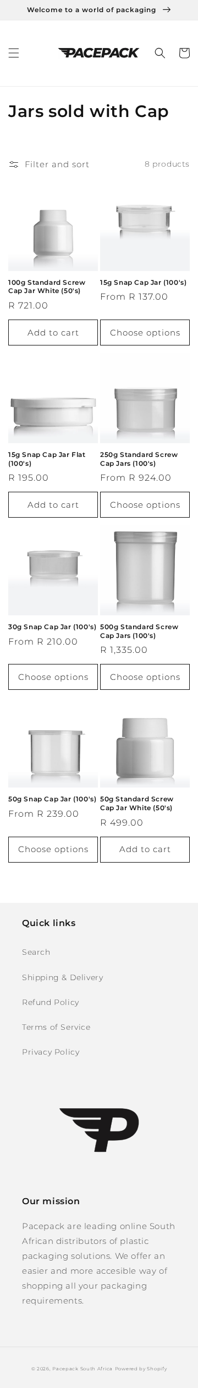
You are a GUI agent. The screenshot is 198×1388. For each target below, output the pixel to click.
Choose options (145, 332)
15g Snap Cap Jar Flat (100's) (47, 458)
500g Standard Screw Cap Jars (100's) (139, 631)
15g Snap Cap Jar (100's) (143, 282)
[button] (14, 53)
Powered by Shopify (141, 1368)
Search (36, 952)
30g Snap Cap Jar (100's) (52, 627)
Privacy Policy (50, 1052)
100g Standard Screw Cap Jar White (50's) (46, 286)
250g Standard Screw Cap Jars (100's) (139, 458)
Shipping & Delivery (62, 977)
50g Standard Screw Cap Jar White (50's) (137, 803)
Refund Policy (50, 1002)
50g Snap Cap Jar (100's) (52, 799)
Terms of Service (56, 1027)
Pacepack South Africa (82, 1368)
